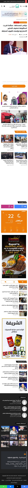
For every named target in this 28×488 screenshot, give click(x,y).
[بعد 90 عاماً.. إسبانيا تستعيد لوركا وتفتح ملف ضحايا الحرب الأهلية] (21, 138)
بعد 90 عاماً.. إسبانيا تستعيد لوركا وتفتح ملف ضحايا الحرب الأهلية (21, 145)
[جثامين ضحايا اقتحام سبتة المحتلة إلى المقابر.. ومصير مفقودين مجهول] (21, 155)
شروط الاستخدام (14, 482)
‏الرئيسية (24, 19)
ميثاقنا (3, 480)
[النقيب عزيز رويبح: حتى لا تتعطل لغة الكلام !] (23, 443)
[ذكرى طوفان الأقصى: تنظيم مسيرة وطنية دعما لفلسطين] (23, 287)
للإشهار (24, 480)
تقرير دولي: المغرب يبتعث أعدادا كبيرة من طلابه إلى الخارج (10, 292)
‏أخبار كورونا (16, 22)
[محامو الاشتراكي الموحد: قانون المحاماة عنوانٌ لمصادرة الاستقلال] (7, 155)
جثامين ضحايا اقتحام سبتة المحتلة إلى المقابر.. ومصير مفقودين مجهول (21, 162)
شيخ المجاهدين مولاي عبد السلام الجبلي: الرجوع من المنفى (11, 312)
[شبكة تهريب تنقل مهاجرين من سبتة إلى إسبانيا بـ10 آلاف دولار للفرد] (5, 444)
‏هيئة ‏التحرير (18, 403)
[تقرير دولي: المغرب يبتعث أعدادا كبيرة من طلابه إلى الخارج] (23, 293)
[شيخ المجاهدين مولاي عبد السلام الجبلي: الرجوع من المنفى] (23, 313)
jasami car (15, 478)
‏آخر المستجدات (19, 19)
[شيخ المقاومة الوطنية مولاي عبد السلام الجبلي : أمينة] (23, 307)
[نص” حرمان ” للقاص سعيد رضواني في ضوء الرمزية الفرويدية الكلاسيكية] (23, 387)
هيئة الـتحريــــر (8, 480)
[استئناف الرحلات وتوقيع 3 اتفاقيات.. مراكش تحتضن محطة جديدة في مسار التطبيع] (7, 138)
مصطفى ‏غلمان (23, 34)
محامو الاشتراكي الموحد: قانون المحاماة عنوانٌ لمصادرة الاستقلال (8, 162)
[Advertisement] (14, 68)
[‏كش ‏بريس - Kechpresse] (14, 6)
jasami (20, 478)
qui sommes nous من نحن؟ (17, 480)
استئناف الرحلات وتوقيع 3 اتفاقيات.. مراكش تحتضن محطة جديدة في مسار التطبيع (8, 146)
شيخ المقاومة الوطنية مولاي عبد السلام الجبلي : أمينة (10, 306)
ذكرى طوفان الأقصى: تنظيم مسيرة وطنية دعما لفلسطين (10, 286)
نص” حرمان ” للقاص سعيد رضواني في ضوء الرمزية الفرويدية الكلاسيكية (10, 384)
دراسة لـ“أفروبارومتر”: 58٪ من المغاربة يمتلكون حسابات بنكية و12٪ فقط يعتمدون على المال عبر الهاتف (10, 299)
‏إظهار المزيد (14, 86)
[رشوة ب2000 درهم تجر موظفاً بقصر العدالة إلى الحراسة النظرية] (23, 428)
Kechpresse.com (21, 476)
